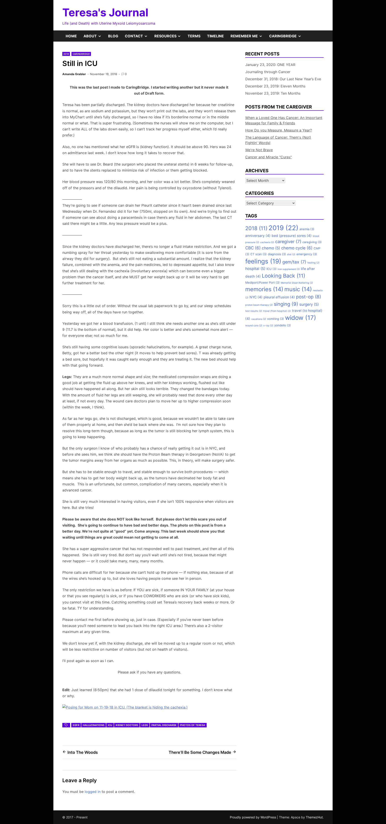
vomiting (275, 319)
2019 (283, 228)
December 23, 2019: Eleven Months (275, 86)
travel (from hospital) (277, 311)
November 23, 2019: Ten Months (272, 93)
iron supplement (289, 269)
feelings (263, 261)
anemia (307, 229)
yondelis (282, 325)
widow (300, 317)
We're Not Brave (259, 150)
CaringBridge (287, 38)
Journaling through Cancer (267, 72)
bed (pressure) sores (292, 236)
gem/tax (294, 262)
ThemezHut (314, 817)
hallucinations (93, 725)
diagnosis (277, 254)
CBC (253, 247)
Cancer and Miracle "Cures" (268, 157)
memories (264, 289)
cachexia (267, 242)
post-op (308, 296)
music (298, 289)
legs (145, 725)
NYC (256, 297)
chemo (271, 248)
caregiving (312, 242)
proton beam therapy (259, 305)
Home (71, 36)
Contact (138, 38)
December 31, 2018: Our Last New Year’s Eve (283, 79)
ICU (110, 725)
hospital (255, 268)
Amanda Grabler (74, 74)
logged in (93, 791)
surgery (309, 304)
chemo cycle (297, 247)
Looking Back (283, 275)
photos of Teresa (192, 725)
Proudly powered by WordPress (253, 817)
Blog (113, 36)
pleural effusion (279, 297)
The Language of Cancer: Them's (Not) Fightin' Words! (278, 140)
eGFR (76, 725)
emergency (306, 254)
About (94, 38)
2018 (66, 54)
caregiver (288, 241)
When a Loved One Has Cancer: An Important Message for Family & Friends (283, 120)
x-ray (268, 325)
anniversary (258, 236)
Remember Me (248, 38)
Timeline (215, 36)
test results (253, 311)
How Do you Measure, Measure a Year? (278, 130)
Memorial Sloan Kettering (297, 282)
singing (286, 304)
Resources (169, 38)
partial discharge (163, 725)
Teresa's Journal (105, 12)
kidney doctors (127, 725)
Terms (194, 36)
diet (291, 254)
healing (313, 262)
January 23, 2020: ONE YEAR (270, 64)
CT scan (258, 254)
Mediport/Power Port (262, 282)
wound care (253, 325)
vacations (258, 319)
